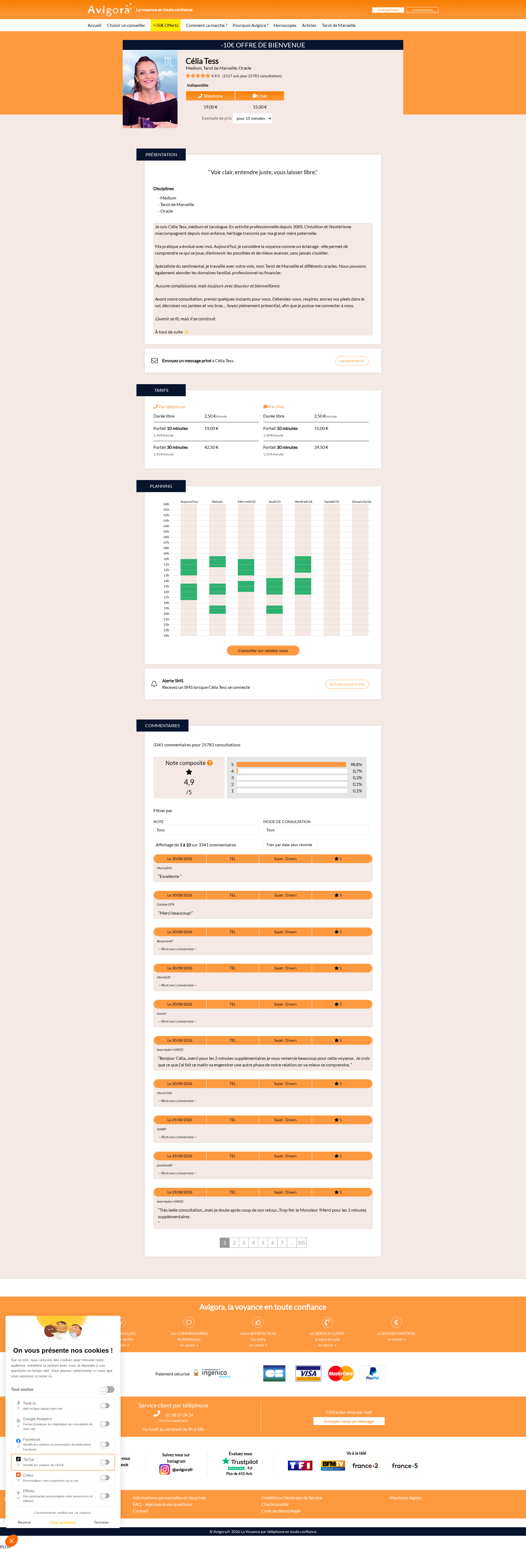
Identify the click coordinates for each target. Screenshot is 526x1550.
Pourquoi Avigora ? (250, 25)
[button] (11, 1540)
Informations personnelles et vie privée (169, 1497)
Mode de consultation (287, 821)
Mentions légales (406, 1497)
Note (158, 821)
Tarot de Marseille (339, 25)
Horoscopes (285, 25)
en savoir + (189, 1345)
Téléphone (212, 95)
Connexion (422, 10)
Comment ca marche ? (206, 25)
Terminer (101, 1522)
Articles (309, 25)
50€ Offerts (167, 25)
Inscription (388, 10)
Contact (140, 1510)
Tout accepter (63, 1522)
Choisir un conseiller (126, 25)
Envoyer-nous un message (349, 1421)
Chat (262, 95)
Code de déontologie (281, 1510)
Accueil (94, 25)
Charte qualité (274, 1504)
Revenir (24, 1522)
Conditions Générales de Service (291, 1497)
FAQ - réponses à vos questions (162, 1504)
